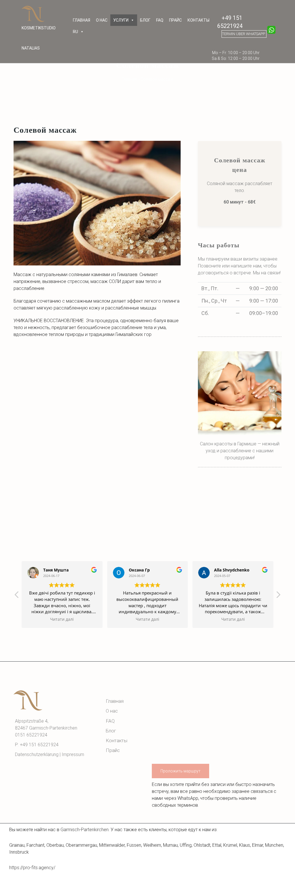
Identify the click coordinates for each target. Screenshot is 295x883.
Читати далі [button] (62, 619)
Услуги (120, 20)
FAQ (159, 20)
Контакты (198, 20)
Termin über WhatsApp (243, 34)
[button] (278, 596)
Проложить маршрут (180, 771)
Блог (145, 20)
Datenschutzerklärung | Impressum (50, 754)
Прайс (175, 20)
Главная (81, 20)
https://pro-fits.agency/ (32, 867)
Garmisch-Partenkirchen (84, 829)
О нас (101, 20)
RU (75, 31)
